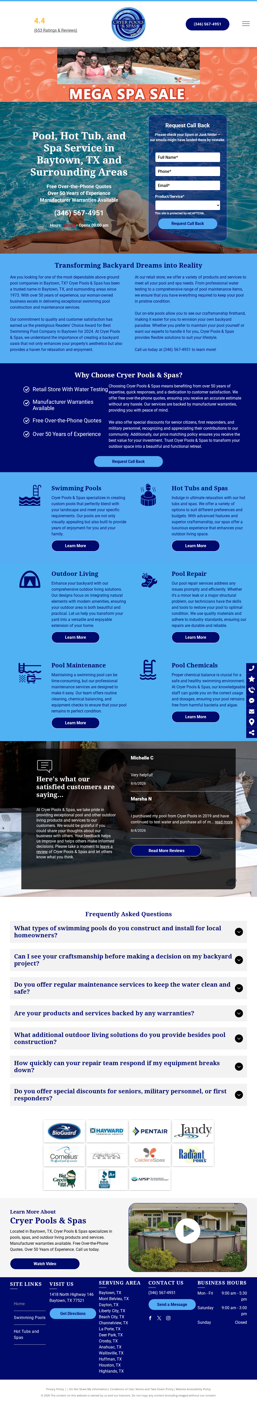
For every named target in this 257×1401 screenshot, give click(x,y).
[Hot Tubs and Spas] (148, 506)
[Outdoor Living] (29, 589)
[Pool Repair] (148, 591)
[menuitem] (30, 1304)
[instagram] (168, 1319)
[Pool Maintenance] (29, 683)
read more (224, 822)
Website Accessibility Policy (193, 1389)
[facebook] (150, 1319)
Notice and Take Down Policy (154, 1389)
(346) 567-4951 (79, 213)
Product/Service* (169, 196)
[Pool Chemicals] (148, 678)
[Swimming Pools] (29, 506)
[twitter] (159, 1319)
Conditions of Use (121, 1389)
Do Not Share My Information (88, 1389)
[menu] (245, 23)
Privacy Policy (55, 1389)
